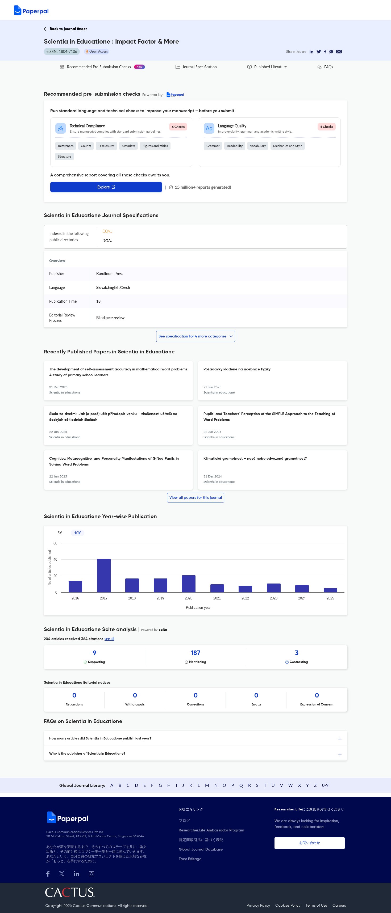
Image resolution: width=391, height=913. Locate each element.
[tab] (195, 738)
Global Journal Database (201, 849)
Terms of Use (316, 905)
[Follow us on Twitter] (61, 873)
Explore (103, 187)
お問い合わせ (309, 843)
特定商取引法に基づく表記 (201, 840)
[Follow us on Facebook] (47, 873)
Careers (339, 905)
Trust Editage (190, 859)
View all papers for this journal (195, 498)
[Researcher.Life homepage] (97, 817)
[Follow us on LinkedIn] (76, 873)
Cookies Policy (287, 905)
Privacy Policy (258, 905)
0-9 (325, 785)
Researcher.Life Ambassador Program (211, 830)
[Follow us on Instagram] (91, 873)
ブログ (184, 821)
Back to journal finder (68, 29)
